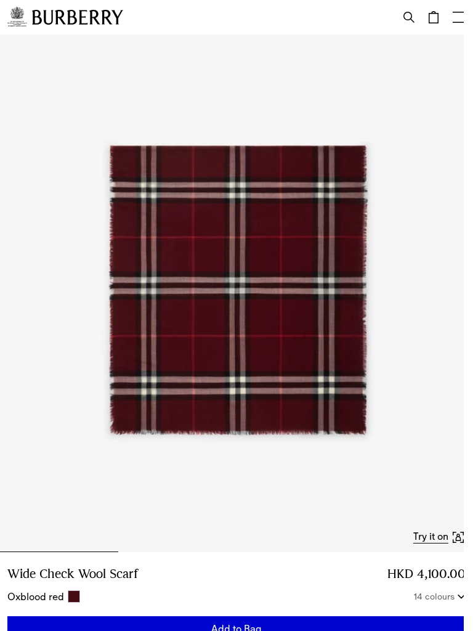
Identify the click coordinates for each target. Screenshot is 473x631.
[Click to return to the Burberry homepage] (77, 17)
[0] (433, 17)
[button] (439, 537)
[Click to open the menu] (458, 17)
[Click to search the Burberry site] (409, 17)
